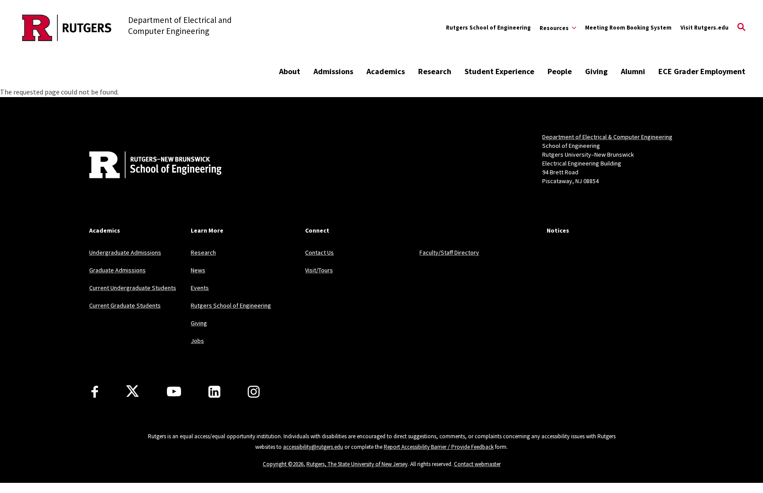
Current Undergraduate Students (132, 288)
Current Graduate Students (125, 305)
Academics (385, 71)
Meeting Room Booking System (628, 27)
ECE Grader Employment (701, 71)
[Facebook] (94, 392)
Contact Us (319, 252)
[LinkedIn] (214, 392)
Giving (596, 71)
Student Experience (499, 71)
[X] (132, 391)
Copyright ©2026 (283, 464)
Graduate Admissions (117, 270)
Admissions (333, 71)
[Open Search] (741, 28)
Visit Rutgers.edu (704, 27)
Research (434, 71)
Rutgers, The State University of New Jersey (357, 464)
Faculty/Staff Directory (449, 252)
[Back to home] (147, 166)
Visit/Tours (319, 270)
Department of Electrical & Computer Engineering (607, 137)
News (198, 270)
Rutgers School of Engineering (488, 27)
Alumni (633, 71)
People (560, 71)
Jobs (197, 341)
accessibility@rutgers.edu (313, 447)
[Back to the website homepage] (67, 28)
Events (200, 288)
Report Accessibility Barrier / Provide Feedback (439, 447)
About (289, 71)
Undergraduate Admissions (125, 252)
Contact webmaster (477, 464)
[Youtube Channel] (174, 391)
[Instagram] (254, 392)
